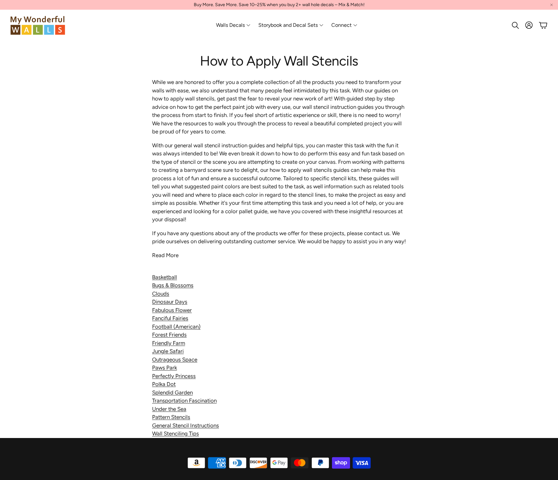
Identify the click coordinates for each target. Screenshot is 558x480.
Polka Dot (164, 384)
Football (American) (176, 326)
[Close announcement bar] (551, 5)
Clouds (160, 293)
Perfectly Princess (174, 376)
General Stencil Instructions (185, 425)
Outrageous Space (174, 359)
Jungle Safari (168, 351)
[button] (514, 25)
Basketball (164, 277)
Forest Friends (169, 334)
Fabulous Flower (172, 310)
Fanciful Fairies (170, 318)
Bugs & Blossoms (172, 285)
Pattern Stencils (171, 417)
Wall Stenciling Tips (175, 433)
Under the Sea (169, 409)
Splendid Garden (172, 392)
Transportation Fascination (184, 400)
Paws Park (164, 367)
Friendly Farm (168, 343)
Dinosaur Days (169, 301)
